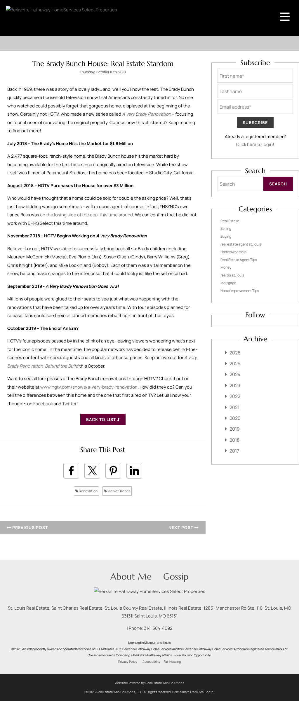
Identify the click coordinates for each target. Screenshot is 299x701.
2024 (235, 374)
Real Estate (229, 220)
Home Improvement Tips (239, 290)
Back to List (101, 419)
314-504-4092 (158, 628)
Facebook (43, 404)
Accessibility (151, 662)
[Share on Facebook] (71, 471)
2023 (235, 385)
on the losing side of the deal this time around (86, 215)
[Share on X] (92, 471)
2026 (235, 352)
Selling (225, 228)
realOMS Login (202, 692)
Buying (225, 236)
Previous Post (29, 527)
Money (225, 267)
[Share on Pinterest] (113, 471)
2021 (234, 407)
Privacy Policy (127, 662)
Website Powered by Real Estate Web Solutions (149, 683)
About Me (131, 576)
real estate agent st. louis (240, 244)
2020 (235, 418)
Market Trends (118, 490)
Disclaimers (181, 692)
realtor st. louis (232, 275)
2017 (234, 451)
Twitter (69, 404)
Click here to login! (255, 144)
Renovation (88, 490)
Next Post (181, 527)
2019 (235, 429)
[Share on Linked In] (134, 471)
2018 (234, 440)
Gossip (176, 576)
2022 (235, 396)
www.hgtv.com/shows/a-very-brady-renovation (89, 387)
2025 (235, 363)
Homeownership (233, 251)
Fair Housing (172, 662)
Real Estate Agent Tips (238, 259)
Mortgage (228, 282)
